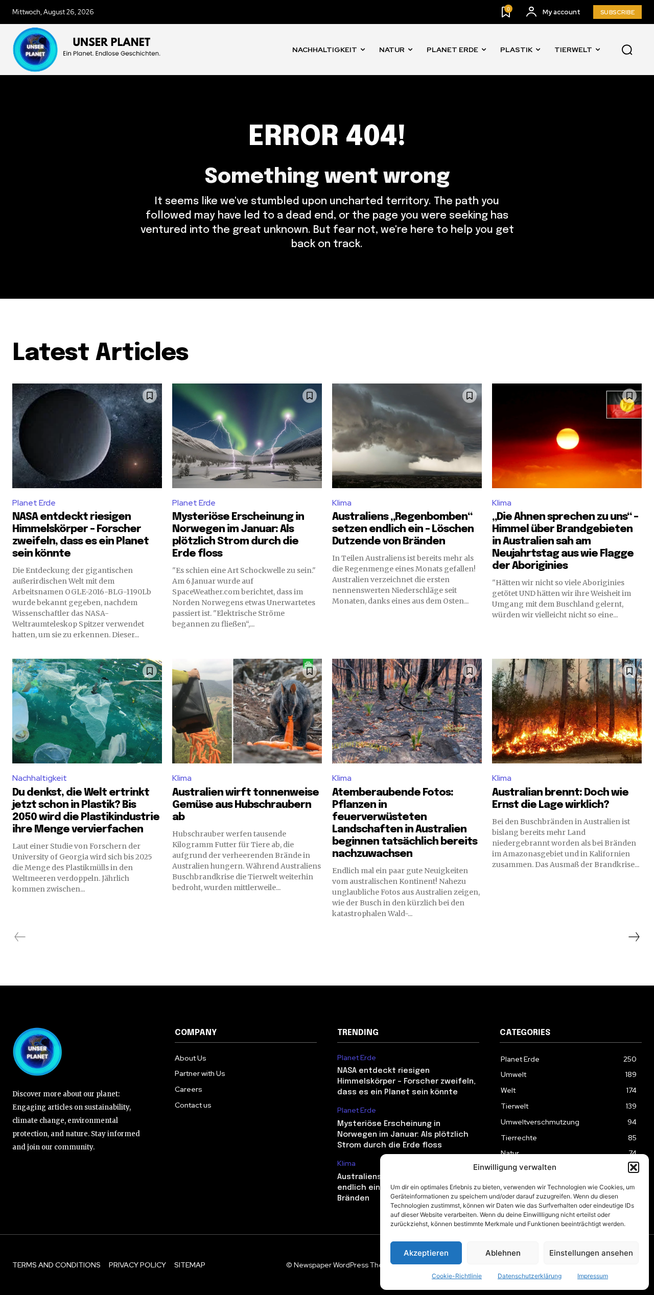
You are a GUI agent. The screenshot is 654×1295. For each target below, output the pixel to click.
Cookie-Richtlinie (457, 1276)
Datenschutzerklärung (530, 1276)
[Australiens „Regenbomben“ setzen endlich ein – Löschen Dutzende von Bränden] (407, 435)
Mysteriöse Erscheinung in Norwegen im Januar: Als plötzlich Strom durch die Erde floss (403, 1134)
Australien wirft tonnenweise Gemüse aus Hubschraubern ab (245, 805)
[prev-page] (20, 937)
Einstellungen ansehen (591, 1253)
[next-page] (633, 937)
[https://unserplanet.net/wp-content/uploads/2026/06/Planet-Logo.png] (89, 49)
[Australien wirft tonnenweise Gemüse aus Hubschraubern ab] (247, 711)
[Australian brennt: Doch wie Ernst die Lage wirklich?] (567, 711)
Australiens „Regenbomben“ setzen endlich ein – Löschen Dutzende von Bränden (403, 529)
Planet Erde (34, 502)
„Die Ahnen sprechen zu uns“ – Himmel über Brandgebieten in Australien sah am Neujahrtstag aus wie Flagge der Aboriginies (565, 541)
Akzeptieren (426, 1253)
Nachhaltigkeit (39, 778)
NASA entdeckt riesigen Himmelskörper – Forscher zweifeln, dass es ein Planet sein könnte (406, 1081)
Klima (342, 502)
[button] (633, 1167)
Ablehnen (503, 1253)
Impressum (592, 1276)
